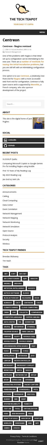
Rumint (7, 399)
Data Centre (9, 322)
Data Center (8, 205)
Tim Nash (7, 260)
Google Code (29, 336)
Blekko (26, 293)
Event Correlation (10, 209)
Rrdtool (31, 394)
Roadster (20, 442)
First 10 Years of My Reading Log (17, 170)
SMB (15, 399)
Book (37, 298)
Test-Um (7, 409)
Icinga (25, 351)
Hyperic (15, 351)
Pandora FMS (10, 389)
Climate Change (11, 307)
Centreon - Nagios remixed (17, 46)
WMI (30, 423)
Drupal (7, 327)
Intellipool (9, 356)
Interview (22, 356)
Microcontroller (22, 360)
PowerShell (24, 389)
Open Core (17, 380)
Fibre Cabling (28, 331)
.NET (6, 274)
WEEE (30, 413)
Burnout (8, 303)
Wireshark (20, 423)
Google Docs (10, 341)
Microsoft (8, 365)
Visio (6, 413)
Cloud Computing (10, 200)
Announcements (9, 192)
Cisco (39, 303)
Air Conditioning (11, 278)
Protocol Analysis (10, 235)
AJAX (25, 278)
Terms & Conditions (29, 436)
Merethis (35, 84)
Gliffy (17, 336)
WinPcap (38, 418)
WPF (37, 423)
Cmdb (6, 312)
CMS (14, 312)
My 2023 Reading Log (12, 175)
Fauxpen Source (11, 331)
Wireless (6, 244)
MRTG (19, 370)
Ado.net (23, 274)
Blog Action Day (11, 298)
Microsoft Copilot (25, 365)
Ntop (6, 380)
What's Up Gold (11, 418)
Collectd (23, 312)
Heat (33, 346)
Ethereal (31, 327)
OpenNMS (29, 380)
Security (6, 239)
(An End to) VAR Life (11, 179)
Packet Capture (31, 384)
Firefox (7, 336)
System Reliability (12, 404)
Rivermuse (19, 394)
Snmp (23, 399)
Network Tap (21, 375)
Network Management (13, 52)
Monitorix (8, 370)
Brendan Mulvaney (10, 256)
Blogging (26, 298)
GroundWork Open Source (16, 346)
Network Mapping (10, 218)
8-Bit (13, 274)
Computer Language (13, 317)
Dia (20, 322)
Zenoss (16, 428)
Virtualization (30, 409)
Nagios (17, 78)
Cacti (18, 303)
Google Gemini (25, 341)
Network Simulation (11, 226)
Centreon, (25, 76)
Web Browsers (18, 413)
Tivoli (17, 409)
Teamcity (28, 404)
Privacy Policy (15, 436)
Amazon (34, 278)
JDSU (33, 356)
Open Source (8, 231)
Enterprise (19, 327)
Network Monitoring (11, 222)
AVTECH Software (11, 293)
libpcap (7, 360)
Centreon (28, 303)
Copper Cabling (33, 317)
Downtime (29, 322)
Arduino (18, 283)
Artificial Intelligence (14, 288)
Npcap (33, 375)
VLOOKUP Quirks (10, 159)
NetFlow (8, 375)
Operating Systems (12, 384)
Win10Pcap (26, 418)
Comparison (36, 312)
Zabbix (7, 428)
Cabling (6, 196)
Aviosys (31, 288)
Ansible (7, 283)
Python (7, 394)
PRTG (36, 389)
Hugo (6, 351)
